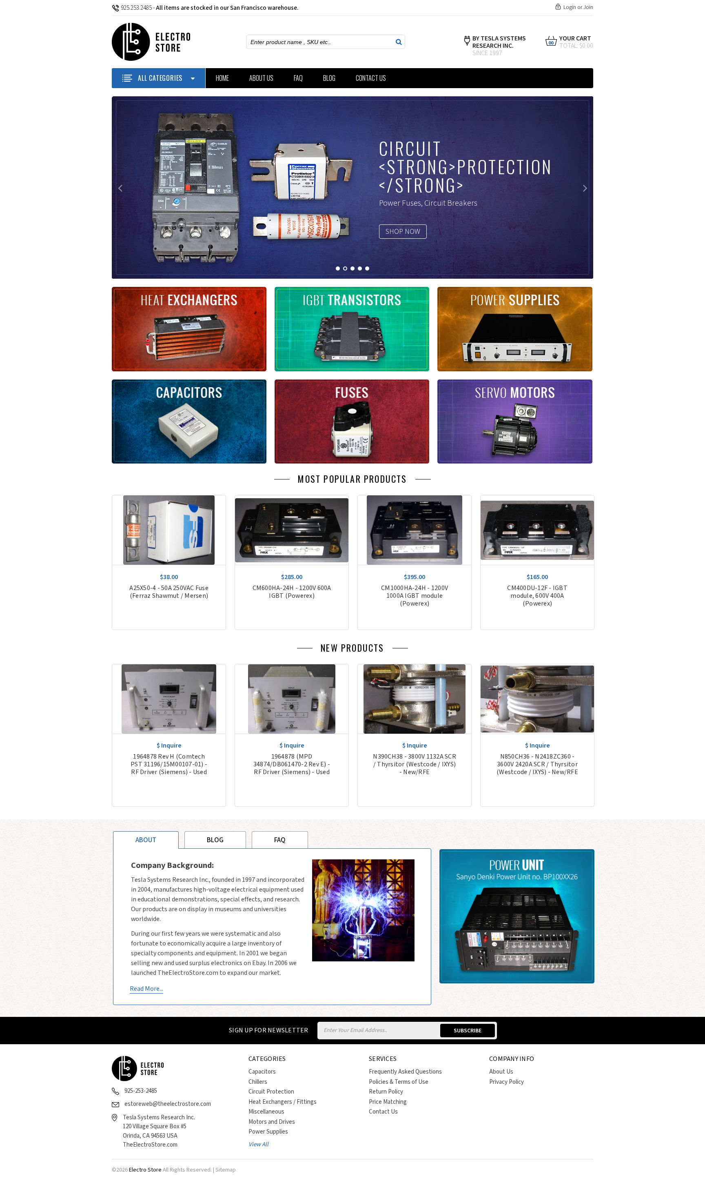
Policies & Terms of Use (398, 1082)
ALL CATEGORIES (160, 78)
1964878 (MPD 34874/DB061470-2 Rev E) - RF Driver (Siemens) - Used (291, 764)
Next (585, 188)
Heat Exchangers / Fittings (282, 1102)
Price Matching (388, 1102)
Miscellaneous (266, 1112)
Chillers (257, 1082)
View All (258, 1144)
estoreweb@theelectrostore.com (167, 1104)
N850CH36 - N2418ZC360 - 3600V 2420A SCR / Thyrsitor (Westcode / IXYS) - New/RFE (537, 764)
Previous (120, 188)
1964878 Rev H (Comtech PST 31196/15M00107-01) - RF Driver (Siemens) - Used (169, 764)
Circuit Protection (271, 1092)
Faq (280, 840)
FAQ (298, 78)
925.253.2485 (136, 8)
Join (588, 7)
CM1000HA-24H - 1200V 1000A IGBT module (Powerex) (414, 596)
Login (569, 7)
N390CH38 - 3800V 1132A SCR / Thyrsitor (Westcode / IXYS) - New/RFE (414, 764)
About (145, 840)
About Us (261, 78)
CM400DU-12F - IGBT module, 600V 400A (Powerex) (537, 596)
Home (222, 78)
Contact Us (371, 78)
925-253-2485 (140, 1091)
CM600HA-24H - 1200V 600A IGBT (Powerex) (292, 592)
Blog (329, 78)
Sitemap (225, 1170)
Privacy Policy (506, 1082)
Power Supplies (268, 1132)
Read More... (146, 989)
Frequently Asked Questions (405, 1072)
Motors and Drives (271, 1122)
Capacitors (262, 1072)
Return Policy (386, 1092)
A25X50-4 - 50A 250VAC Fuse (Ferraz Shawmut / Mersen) (168, 592)
